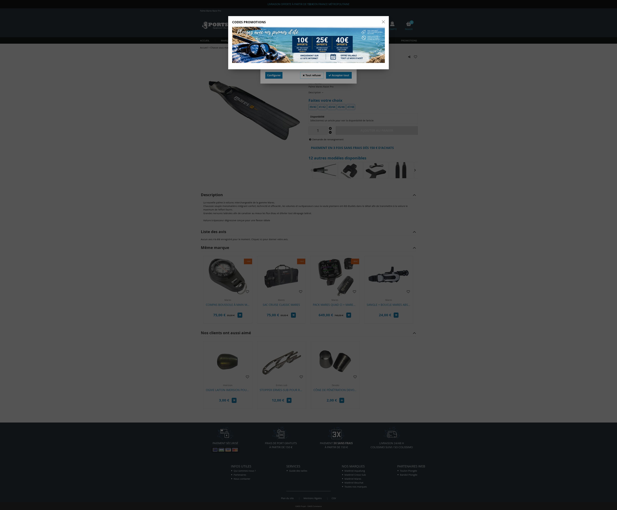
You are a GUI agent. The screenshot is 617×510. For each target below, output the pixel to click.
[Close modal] (383, 21)
